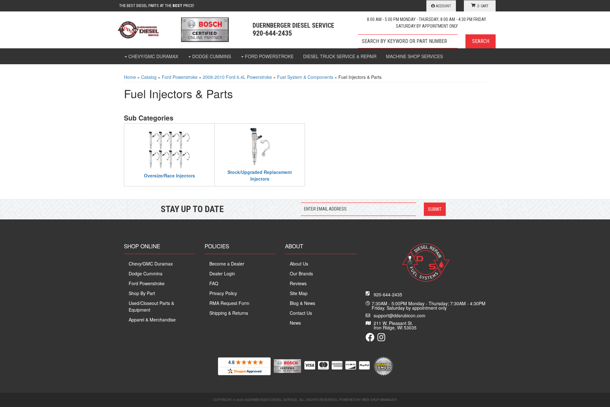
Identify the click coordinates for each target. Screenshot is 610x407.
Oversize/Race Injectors (169, 175)
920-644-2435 (388, 294)
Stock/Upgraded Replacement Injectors (259, 175)
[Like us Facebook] (370, 338)
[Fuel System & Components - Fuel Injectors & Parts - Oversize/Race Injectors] (169, 149)
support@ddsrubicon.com (399, 315)
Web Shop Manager (379, 399)
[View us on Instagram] (381, 338)
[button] (427, 41)
